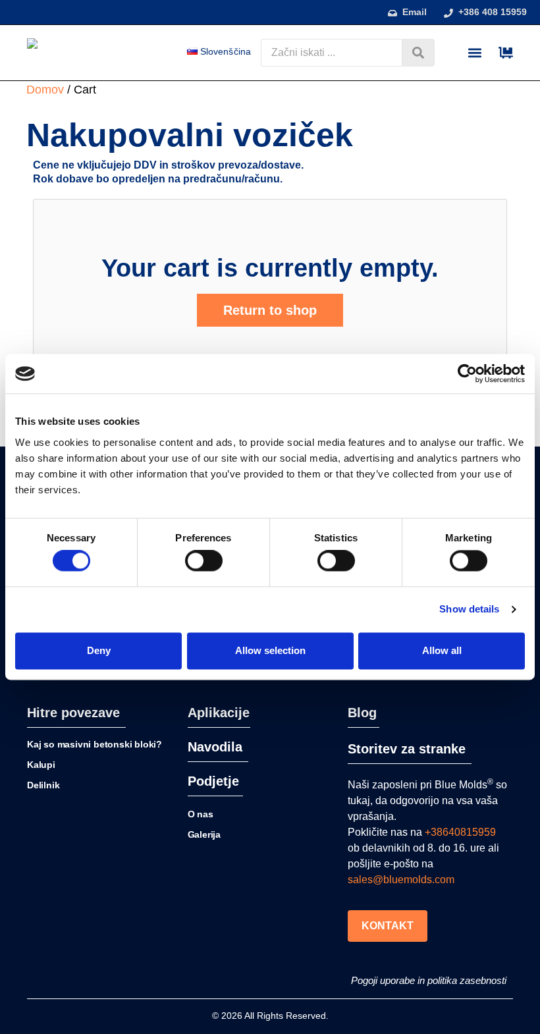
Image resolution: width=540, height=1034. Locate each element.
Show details (469, 609)
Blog (362, 712)
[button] (474, 53)
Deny (99, 650)
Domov (45, 89)
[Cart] (506, 52)
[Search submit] (418, 53)
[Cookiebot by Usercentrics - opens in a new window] (467, 373)
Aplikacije (219, 712)
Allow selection (270, 650)
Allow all (442, 650)
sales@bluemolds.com (401, 879)
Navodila (215, 747)
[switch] (204, 561)
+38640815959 (460, 832)
